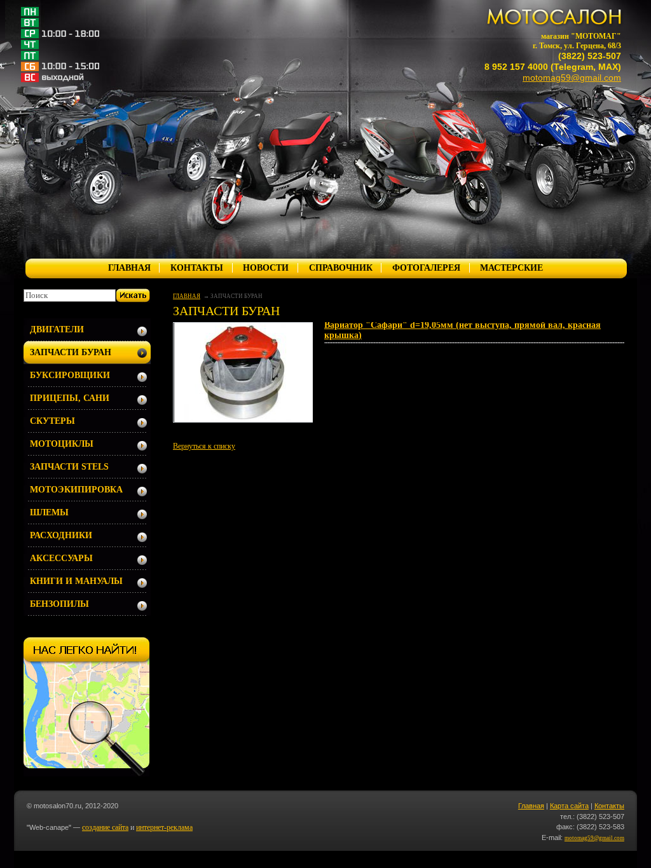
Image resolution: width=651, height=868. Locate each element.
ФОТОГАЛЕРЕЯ (426, 268)
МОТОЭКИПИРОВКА (76, 489)
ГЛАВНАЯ (129, 268)
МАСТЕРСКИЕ (511, 268)
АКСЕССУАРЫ (61, 558)
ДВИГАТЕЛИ (57, 329)
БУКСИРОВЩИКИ (70, 375)
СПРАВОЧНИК (341, 268)
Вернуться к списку (204, 446)
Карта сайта (569, 806)
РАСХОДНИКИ (61, 535)
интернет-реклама (164, 827)
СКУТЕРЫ (52, 421)
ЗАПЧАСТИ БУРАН (70, 352)
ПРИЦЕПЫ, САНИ (69, 398)
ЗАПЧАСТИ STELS (69, 466)
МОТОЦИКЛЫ (61, 444)
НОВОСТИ (266, 268)
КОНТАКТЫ (196, 268)
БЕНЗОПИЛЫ (59, 604)
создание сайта (105, 827)
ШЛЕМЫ (49, 512)
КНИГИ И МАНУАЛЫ (76, 581)
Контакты (609, 806)
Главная (531, 806)
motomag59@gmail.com (572, 77)
